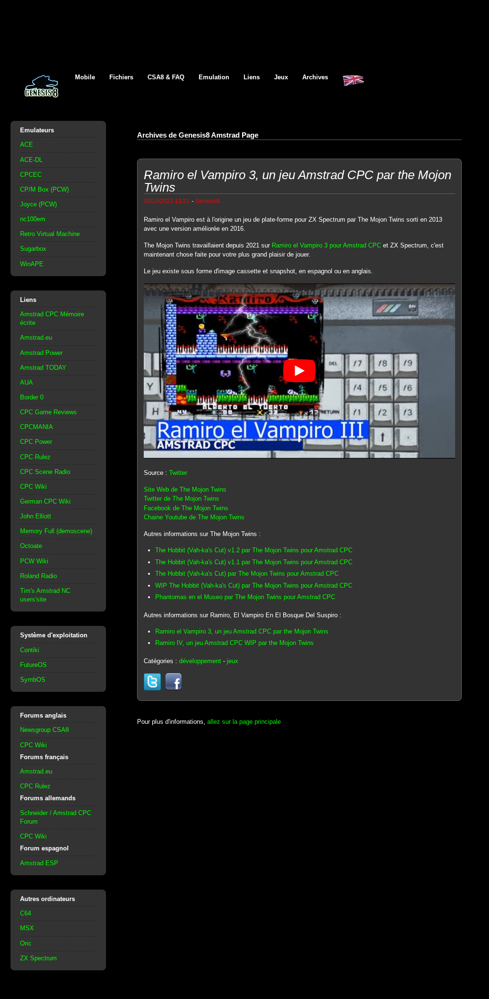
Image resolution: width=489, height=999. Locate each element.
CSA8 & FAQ (166, 77)
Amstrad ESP (39, 863)
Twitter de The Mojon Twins (181, 498)
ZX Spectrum (38, 958)
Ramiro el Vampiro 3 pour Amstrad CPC (326, 245)
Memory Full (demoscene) (56, 531)
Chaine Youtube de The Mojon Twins (194, 517)
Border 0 (31, 397)
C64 (25, 913)
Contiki (29, 650)
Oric (26, 943)
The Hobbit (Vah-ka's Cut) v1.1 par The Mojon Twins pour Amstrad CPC (253, 562)
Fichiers (121, 77)
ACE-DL (31, 159)
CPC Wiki (33, 486)
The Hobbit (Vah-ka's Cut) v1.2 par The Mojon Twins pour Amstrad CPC (253, 550)
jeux (232, 661)
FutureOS (33, 664)
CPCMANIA (36, 426)
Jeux (281, 77)
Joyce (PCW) (38, 204)
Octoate (31, 545)
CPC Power (36, 441)
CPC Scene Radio (45, 471)
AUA (26, 382)
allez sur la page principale (244, 721)
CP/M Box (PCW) (44, 189)
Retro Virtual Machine (50, 233)
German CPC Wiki (45, 501)
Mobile (85, 77)
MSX (27, 928)
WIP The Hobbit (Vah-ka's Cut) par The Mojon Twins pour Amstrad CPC (253, 585)
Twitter (178, 472)
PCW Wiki (34, 561)
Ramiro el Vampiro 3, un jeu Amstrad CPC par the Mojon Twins (242, 631)
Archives (315, 77)
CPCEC (31, 174)
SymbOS (32, 679)
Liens (252, 77)
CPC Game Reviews (48, 412)
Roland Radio (38, 576)
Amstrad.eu (36, 337)
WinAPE (31, 264)
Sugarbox (33, 248)
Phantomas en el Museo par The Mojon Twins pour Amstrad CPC (245, 597)
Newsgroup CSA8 (44, 729)
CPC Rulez (35, 457)
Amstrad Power (41, 352)
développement (200, 661)
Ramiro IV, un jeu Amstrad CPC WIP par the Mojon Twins (234, 642)
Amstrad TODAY (43, 367)
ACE (26, 144)
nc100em (32, 219)
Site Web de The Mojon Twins (185, 489)
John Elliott (35, 516)
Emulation (214, 77)
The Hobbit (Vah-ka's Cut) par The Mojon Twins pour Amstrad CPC (247, 573)
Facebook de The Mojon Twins (186, 508)
